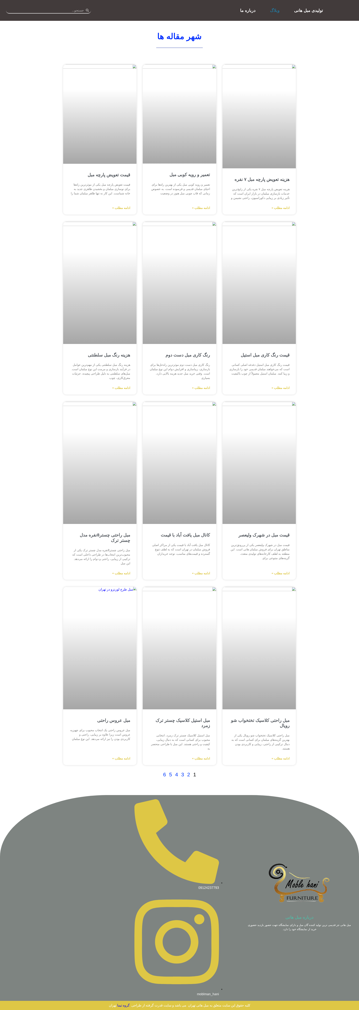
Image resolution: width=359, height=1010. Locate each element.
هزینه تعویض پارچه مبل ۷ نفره (262, 179)
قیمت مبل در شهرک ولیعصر (264, 534)
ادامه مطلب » (281, 208)
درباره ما (248, 10)
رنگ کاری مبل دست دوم (188, 354)
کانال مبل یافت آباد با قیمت (185, 534)
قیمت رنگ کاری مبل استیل (265, 354)
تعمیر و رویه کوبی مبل (190, 174)
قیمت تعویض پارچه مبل (109, 174)
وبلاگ (275, 10)
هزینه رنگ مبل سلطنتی (109, 354)
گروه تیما (123, 1005)
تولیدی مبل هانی (308, 10)
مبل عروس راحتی (113, 720)
